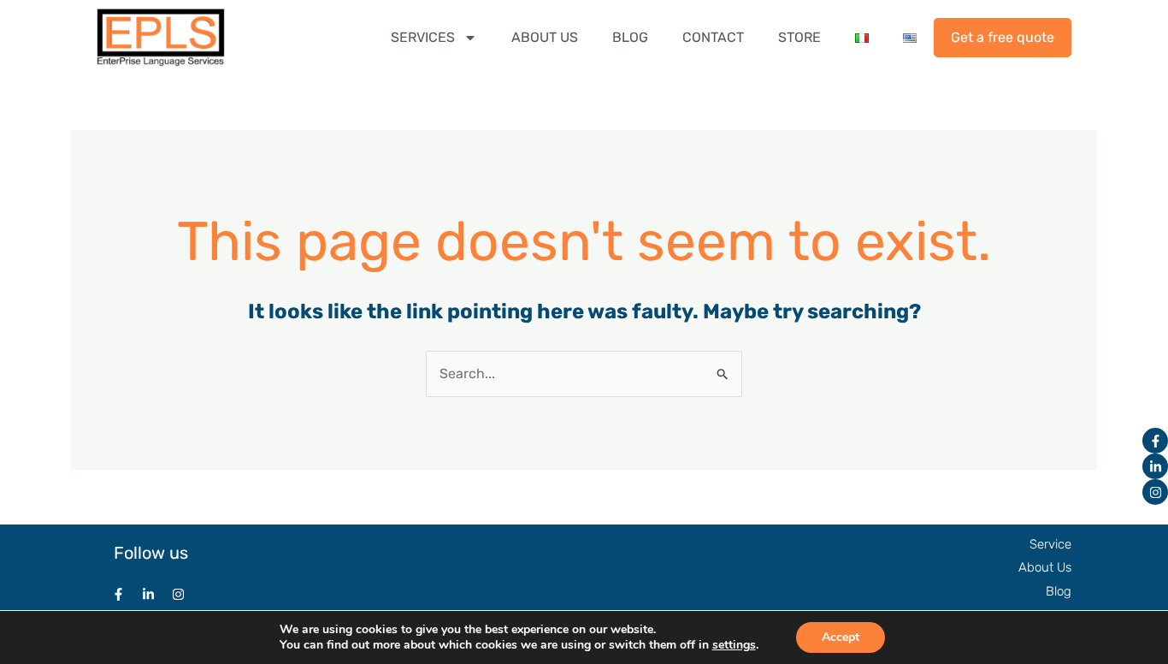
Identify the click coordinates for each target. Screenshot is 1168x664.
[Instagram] (1155, 492)
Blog (1058, 591)
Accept (840, 637)
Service (1050, 544)
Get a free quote (1002, 37)
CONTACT (713, 37)
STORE (799, 37)
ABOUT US (544, 37)
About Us (1044, 567)
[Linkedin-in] (1155, 466)
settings (734, 645)
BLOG (630, 37)
